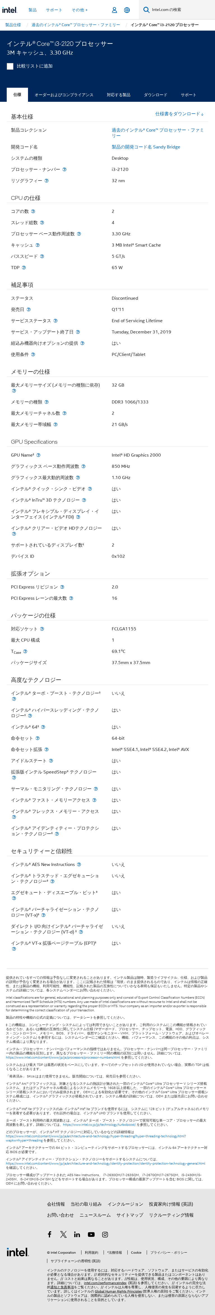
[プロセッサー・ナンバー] (64, 169)
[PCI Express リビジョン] (62, 587)
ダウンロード (155, 94)
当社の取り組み (86, 1204)
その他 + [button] (80, 9)
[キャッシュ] (37, 245)
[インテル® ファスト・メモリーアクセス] (94, 800)
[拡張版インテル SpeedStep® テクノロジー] (14, 777)
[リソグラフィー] (46, 180)
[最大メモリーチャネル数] (64, 413)
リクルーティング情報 (171, 1215)
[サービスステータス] (55, 320)
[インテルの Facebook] (49, 1235)
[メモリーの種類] (46, 402)
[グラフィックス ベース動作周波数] (83, 466)
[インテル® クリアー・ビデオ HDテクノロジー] (14, 533)
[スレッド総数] (42, 222)
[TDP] (24, 267)
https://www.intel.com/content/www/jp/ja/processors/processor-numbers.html (63, 1057)
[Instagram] (105, 1235)
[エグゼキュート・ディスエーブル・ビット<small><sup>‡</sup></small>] (14, 898)
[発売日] (28, 309)
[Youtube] (91, 1235)
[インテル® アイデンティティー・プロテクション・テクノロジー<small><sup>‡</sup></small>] (57, 833)
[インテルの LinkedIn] (77, 1235)
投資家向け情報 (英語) (171, 1204)
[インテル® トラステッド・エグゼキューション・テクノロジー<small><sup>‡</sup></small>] (52, 881)
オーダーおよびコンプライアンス (64, 94)
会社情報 (56, 1204)
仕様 (17, 94)
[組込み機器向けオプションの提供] (82, 343)
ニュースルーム (95, 1215)
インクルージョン (125, 1204)
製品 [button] (33, 9)
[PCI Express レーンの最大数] (71, 598)
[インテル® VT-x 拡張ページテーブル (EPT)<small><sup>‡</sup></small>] (14, 948)
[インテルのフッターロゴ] (18, 1252)
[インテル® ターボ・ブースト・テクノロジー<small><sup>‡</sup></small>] (14, 698)
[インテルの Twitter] (63, 1235)
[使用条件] (33, 354)
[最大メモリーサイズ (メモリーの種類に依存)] (14, 390)
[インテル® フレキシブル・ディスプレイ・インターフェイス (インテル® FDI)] (78, 517)
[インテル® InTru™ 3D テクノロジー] (84, 500)
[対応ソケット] (42, 628)
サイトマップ (129, 1215)
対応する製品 (118, 94)
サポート (189, 94)
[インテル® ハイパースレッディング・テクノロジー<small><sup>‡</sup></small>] (30, 715)
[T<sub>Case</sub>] (25, 651)
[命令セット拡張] (46, 749)
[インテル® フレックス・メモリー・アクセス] (14, 817)
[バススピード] (42, 256)
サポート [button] (54, 9)
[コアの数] (33, 211)
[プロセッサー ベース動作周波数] (79, 233)
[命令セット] (37, 738)
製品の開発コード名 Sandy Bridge (146, 147)
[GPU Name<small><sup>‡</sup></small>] (38, 455)
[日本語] (127, 10)
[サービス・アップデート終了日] (78, 332)
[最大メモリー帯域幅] (55, 424)
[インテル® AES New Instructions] (79, 864)
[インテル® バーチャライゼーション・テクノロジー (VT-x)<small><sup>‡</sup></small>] (43, 915)
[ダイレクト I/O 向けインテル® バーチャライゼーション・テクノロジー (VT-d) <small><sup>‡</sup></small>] (81, 932)
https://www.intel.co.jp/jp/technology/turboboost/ (99, 1124)
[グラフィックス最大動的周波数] (78, 477)
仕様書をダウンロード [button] (177, 114)
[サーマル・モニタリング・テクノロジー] (96, 788)
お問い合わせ (60, 1215)
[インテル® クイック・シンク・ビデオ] (90, 488)
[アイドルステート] (51, 760)
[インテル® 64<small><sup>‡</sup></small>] (43, 727)
